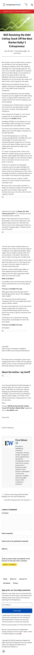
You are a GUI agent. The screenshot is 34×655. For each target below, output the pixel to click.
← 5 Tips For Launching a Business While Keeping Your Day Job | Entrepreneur (15, 495)
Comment (5, 513)
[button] (4, 5)
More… (4, 403)
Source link (5, 417)
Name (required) (7, 533)
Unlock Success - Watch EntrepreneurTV (17, 11)
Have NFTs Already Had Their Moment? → (18, 500)
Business (11, 428)
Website (4, 549)
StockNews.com (12, 410)
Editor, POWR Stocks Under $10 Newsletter (16, 351)
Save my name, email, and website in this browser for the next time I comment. (16, 560)
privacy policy (12, 625)
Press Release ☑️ (20, 51)
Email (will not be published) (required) (15, 541)
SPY (12, 133)
